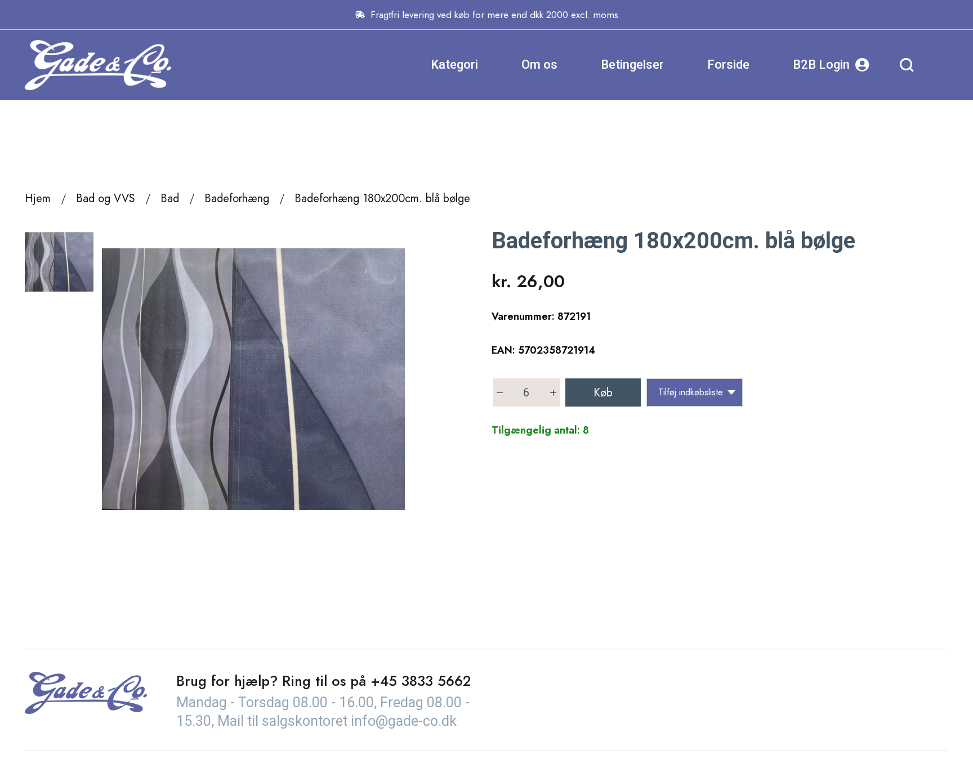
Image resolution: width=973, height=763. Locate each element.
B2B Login (821, 64)
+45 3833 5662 (421, 681)
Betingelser (632, 64)
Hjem (38, 198)
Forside (728, 64)
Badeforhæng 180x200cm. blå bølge (382, 198)
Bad (169, 198)
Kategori (454, 64)
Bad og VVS (105, 198)
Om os (539, 64)
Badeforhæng (236, 198)
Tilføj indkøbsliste (690, 392)
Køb (603, 393)
